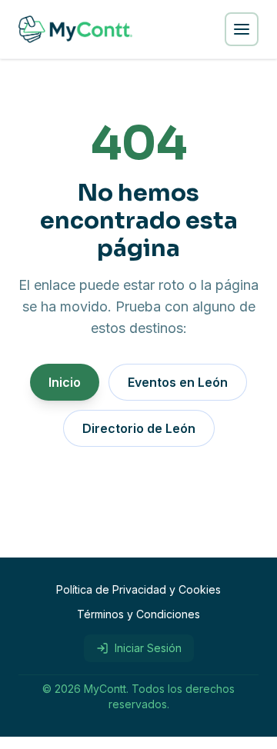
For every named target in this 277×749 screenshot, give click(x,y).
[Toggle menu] (242, 29)
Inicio (64, 382)
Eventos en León (178, 382)
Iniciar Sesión (148, 647)
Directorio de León (138, 428)
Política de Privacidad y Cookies (138, 589)
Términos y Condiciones (138, 614)
